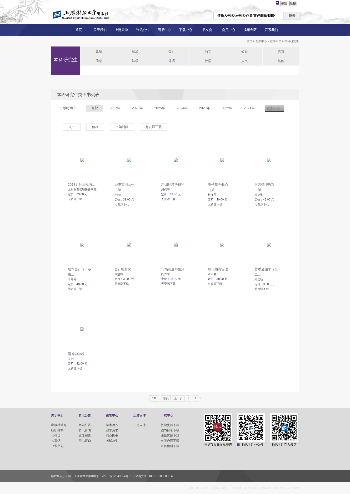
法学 (135, 61)
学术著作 (112, 425)
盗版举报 (279, 488)
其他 (281, 61)
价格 (95, 127)
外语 (171, 61)
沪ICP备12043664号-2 (116, 476)
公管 (244, 51)
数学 (208, 61)
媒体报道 (85, 435)
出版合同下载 (170, 441)
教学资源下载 (170, 425)
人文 (244, 61)
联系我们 (271, 30)
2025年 (159, 108)
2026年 (137, 108)
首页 (78, 30)
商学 (208, 51)
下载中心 (185, 30)
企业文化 (57, 446)
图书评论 (85, 441)
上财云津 (121, 30)
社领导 (55, 435)
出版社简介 (59, 425)
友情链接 (266, 488)
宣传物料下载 (170, 446)
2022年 (226, 108)
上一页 (178, 398)
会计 (171, 51)
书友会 (207, 30)
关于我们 (100, 30)
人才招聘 (293, 488)
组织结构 (57, 430)
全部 (94, 108)
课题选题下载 (170, 435)
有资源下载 (153, 127)
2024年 (182, 108)
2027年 (115, 108)
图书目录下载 (170, 430)
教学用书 (275, 41)
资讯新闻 (85, 430)
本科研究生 (292, 41)
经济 (135, 51)
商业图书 (112, 435)
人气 (72, 127)
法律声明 (252, 488)
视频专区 (250, 30)
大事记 (55, 441)
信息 (98, 61)
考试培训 (112, 441)
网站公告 (85, 425)
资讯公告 (143, 30)
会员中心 (228, 30)
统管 (281, 51)
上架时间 (122, 127)
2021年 (249, 108)
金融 (98, 51)
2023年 (204, 108)
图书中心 (164, 30)
